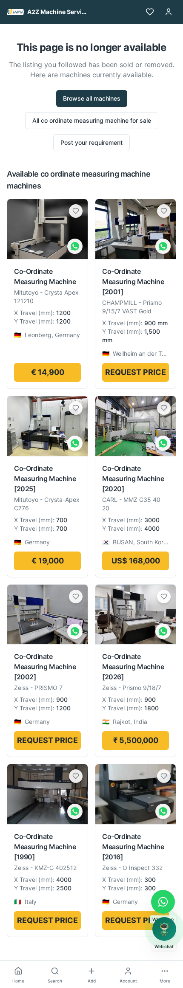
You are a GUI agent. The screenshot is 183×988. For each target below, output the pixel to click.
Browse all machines (91, 98)
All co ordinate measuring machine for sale (91, 120)
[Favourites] (149, 12)
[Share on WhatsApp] (75, 246)
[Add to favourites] (76, 211)
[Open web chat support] (164, 929)
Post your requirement (91, 142)
